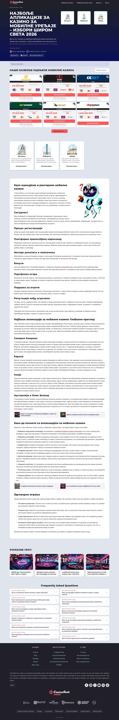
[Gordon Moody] (83, 702)
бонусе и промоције (62, 267)
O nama (83, 652)
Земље (35, 662)
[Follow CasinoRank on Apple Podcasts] (107, 685)
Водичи (98, 3)
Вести (107, 3)
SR (11, 685)
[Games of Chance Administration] (26, 702)
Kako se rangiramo (83, 658)
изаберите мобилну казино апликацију (68, 431)
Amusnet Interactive (59, 655)
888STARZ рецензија (59, 98)
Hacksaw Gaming (59, 658)
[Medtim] (40, 702)
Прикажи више (58, 131)
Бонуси (35, 652)
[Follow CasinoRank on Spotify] (103, 685)
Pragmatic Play (59, 652)
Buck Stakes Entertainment (59, 662)
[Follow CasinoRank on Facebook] (86, 685)
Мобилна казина (67, 3)
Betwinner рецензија (26, 124)
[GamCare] (68, 702)
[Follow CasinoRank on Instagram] (90, 685)
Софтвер (35, 658)
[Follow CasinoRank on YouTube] (99, 685)
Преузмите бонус (26, 94)
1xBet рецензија (93, 98)
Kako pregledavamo (83, 662)
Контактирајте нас (83, 655)
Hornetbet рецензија (59, 124)
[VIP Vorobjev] (53, 702)
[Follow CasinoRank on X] (95, 685)
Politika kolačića (59, 717)
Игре (35, 655)
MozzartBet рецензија (26, 98)
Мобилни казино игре (84, 3)
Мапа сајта (35, 665)
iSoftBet (59, 665)
